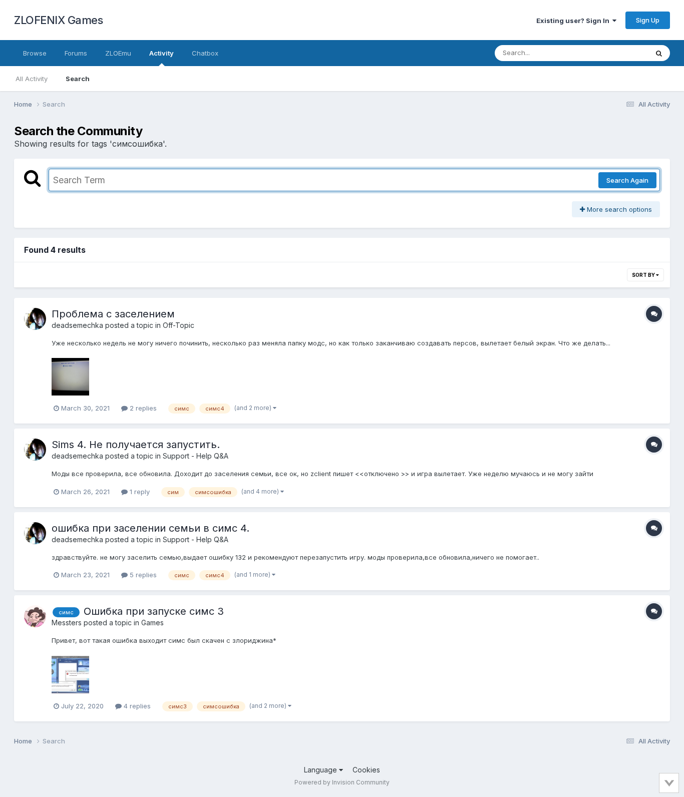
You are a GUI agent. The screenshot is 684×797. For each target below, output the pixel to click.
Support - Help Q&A (195, 456)
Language (321, 769)
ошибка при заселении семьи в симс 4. (150, 528)
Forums (76, 53)
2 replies (142, 408)
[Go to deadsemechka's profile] (35, 319)
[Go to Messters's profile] (35, 616)
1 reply (139, 492)
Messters (67, 622)
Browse (35, 53)
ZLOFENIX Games (58, 20)
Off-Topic (178, 325)
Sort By (644, 275)
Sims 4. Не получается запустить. (136, 445)
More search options (618, 209)
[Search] (659, 53)
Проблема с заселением (113, 314)
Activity (161, 53)
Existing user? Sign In (574, 21)
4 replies (136, 706)
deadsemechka (77, 325)
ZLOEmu (118, 53)
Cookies (366, 769)
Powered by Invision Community (342, 782)
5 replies (142, 575)
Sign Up (647, 20)
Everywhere (616, 53)
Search (78, 79)
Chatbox (205, 53)
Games (152, 622)
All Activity (32, 79)
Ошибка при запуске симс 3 (154, 611)
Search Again (627, 180)
